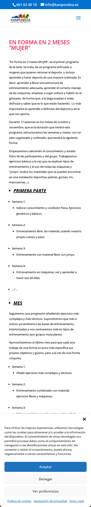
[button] (84, 419)
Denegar (45, 479)
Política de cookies (19, 501)
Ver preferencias (46, 491)
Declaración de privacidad (50, 501)
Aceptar (45, 467)
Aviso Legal (76, 501)
